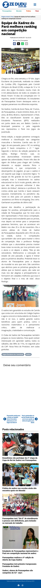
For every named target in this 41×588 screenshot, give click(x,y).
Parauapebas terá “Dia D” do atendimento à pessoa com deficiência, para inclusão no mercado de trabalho (20, 520)
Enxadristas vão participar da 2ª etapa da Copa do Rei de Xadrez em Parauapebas (19, 459)
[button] (14, 43)
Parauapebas (7, 11)
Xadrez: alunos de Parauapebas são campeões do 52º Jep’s (17, 571)
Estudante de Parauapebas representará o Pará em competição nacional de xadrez (20, 552)
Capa (16, 40)
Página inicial (5, 16)
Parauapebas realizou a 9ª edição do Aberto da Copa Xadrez (18, 558)
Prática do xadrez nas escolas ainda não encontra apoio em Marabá (19, 489)
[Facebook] (18, 585)
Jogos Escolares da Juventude (12, 354)
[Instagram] (22, 585)
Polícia (28, 11)
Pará (37, 11)
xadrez (28, 354)
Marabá (19, 11)
